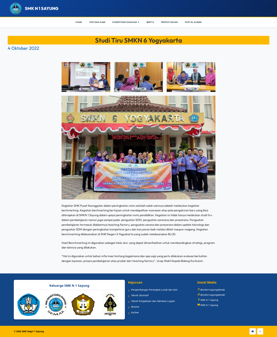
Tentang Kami (97, 22)
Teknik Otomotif (140, 295)
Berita (150, 22)
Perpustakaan (169, 22)
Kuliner (135, 312)
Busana (135, 306)
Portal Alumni (193, 22)
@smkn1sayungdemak (212, 289)
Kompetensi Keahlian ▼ (125, 22)
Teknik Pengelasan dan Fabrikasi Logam (153, 301)
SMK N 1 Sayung (209, 299)
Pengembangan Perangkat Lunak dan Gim (154, 289)
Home (79, 22)
